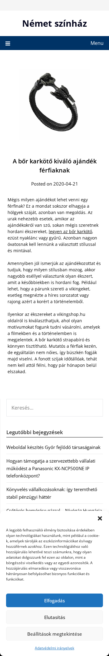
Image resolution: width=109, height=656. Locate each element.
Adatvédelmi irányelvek (54, 648)
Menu (97, 43)
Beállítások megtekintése (54, 634)
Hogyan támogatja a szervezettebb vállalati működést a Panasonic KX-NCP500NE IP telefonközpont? (50, 468)
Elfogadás (54, 600)
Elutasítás (54, 617)
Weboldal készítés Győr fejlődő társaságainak (53, 447)
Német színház (54, 23)
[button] (100, 518)
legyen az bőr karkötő (70, 231)
